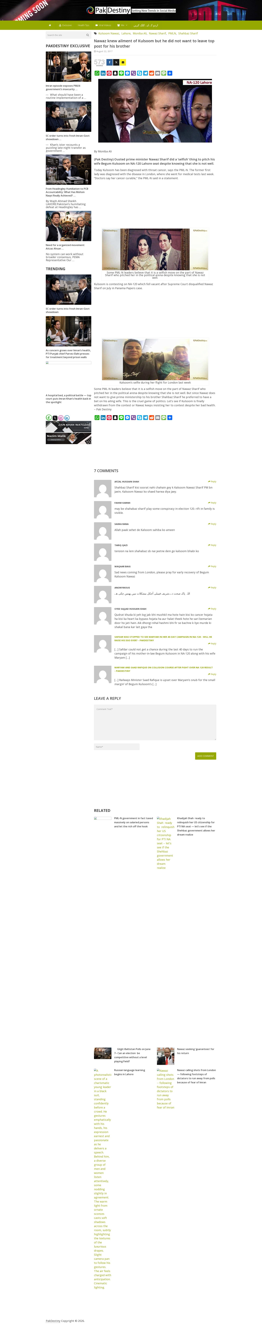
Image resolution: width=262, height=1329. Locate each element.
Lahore (126, 33)
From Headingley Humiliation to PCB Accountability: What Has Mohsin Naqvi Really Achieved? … (67, 192)
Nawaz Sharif (157, 33)
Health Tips (83, 25)
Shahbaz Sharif (188, 33)
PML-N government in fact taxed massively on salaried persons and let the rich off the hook (133, 822)
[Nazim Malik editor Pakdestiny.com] (68, 443)
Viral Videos (104, 25)
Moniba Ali (140, 33)
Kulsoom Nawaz (108, 33)
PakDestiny (53, 1321)
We (122, 25)
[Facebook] (109, 62)
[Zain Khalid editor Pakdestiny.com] (68, 431)
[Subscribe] (123, 62)
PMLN (172, 33)
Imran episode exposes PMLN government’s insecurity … (63, 87)
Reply (213, 481)
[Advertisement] (155, 205)
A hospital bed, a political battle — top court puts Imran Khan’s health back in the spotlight (68, 399)
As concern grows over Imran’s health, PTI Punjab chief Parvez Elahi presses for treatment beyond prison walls (68, 354)
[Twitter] (116, 62)
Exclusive (67, 25)
